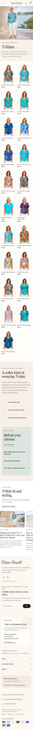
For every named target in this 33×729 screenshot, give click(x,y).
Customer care (7, 664)
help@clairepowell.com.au (19, 685)
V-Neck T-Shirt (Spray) (23, 298)
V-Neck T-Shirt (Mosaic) (7, 85)
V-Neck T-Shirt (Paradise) (24, 325)
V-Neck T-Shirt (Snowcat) (24, 138)
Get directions (9, 642)
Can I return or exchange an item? (16, 468)
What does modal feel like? (16, 461)
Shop (4, 658)
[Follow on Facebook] (3, 577)
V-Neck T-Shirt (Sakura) (7, 245)
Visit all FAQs (9, 444)
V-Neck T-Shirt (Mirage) (7, 164)
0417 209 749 (7, 685)
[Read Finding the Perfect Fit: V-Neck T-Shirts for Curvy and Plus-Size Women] (12, 519)
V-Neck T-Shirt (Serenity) (24, 164)
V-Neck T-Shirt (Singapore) (8, 325)
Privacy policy (10, 714)
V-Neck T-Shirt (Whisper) (8, 351)
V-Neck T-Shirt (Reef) (7, 138)
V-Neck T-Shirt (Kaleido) (23, 85)
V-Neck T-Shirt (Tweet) (7, 111)
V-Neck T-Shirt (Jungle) (23, 191)
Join (26, 606)
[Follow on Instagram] (8, 577)
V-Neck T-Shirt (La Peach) (8, 191)
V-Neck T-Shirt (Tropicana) (24, 245)
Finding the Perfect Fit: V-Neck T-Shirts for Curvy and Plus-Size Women (12, 535)
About (4, 669)
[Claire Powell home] (12, 562)
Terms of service (19, 714)
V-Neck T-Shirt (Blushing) (8, 272)
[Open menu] (3, 3)
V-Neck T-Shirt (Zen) (22, 272)
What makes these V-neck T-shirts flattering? (16, 453)
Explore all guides (9, 506)
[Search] (26, 3)
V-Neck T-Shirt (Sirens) (23, 111)
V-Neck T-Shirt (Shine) (7, 298)
